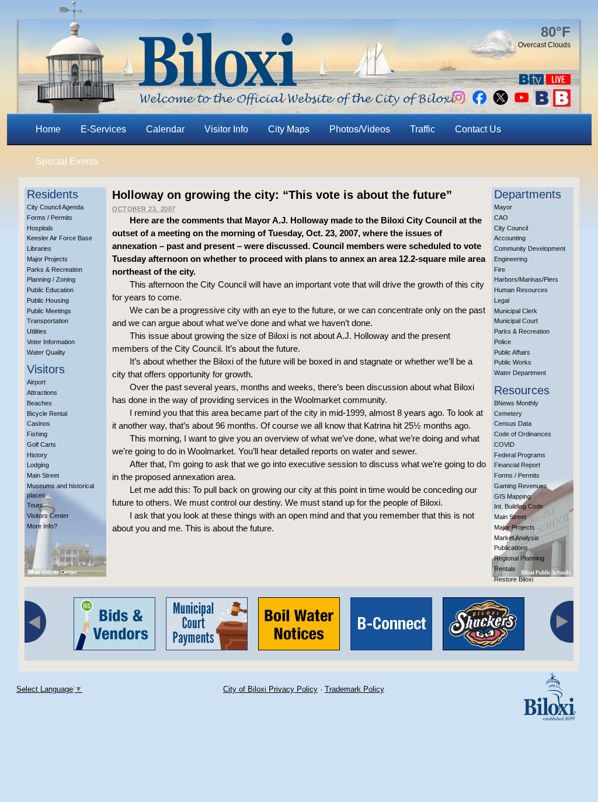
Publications (511, 547)
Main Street (43, 475)
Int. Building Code (518, 506)
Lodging (38, 464)
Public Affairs (512, 352)
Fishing (37, 433)
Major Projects (47, 258)
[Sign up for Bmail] (542, 103)
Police (502, 341)
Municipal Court (516, 320)
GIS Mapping (512, 496)
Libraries (39, 248)
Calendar (165, 129)
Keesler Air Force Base (59, 237)
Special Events (67, 161)
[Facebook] (479, 103)
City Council (511, 228)
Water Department (520, 372)
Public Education (50, 289)
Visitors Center (48, 515)
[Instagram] (458, 103)
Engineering (510, 258)
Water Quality (46, 352)
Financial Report (517, 464)
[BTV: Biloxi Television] (531, 81)
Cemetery (508, 413)
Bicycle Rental (47, 413)
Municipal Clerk (515, 310)
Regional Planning (519, 558)
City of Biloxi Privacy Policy (270, 689)
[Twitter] (500, 103)
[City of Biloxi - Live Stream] (558, 81)
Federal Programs (519, 454)
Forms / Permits (49, 217)
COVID (504, 444)
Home (48, 129)
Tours (35, 505)
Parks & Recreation (54, 269)
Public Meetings (49, 310)
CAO (501, 217)
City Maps (289, 129)
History (37, 454)
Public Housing (48, 300)
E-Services (103, 129)
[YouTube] (521, 103)
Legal (501, 300)
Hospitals (40, 228)
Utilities (37, 331)
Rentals (505, 568)
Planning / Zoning (51, 279)
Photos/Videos (359, 129)
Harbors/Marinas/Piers (526, 279)
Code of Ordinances (522, 433)
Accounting (510, 237)
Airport (36, 382)
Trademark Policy (354, 689)
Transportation (47, 320)
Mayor (503, 207)
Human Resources (521, 289)
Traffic (422, 129)
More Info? (42, 526)
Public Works (512, 362)
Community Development (529, 248)
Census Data (512, 423)
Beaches (39, 403)
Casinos (38, 423)
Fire (499, 269)
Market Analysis (516, 537)
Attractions (42, 392)
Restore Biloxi (513, 579)
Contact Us (478, 129)
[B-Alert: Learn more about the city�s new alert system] (562, 103)
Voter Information (51, 341)
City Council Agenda (55, 207)
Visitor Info (226, 129)
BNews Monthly (516, 403)
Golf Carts (41, 444)
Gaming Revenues (520, 485)
